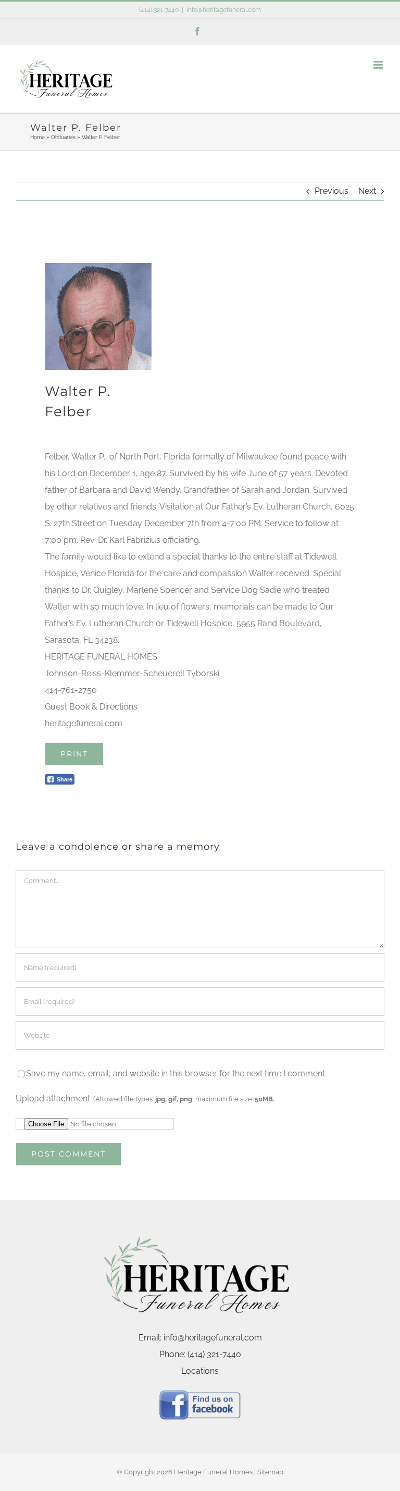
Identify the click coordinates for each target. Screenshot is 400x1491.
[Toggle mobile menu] (378, 64)
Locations (200, 1371)
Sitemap (270, 1472)
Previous (331, 191)
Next (367, 191)
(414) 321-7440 (159, 10)
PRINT (74, 754)
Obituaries (63, 137)
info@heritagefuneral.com (223, 10)
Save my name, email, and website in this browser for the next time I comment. (176, 1073)
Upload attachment (145, 1098)
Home (37, 137)
